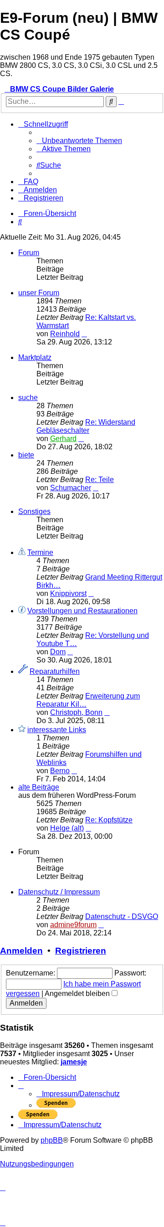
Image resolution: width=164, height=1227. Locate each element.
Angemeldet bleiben (78, 993)
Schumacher (70, 488)
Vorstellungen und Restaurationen (82, 611)
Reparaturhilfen (55, 671)
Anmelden (21, 950)
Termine (40, 552)
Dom (58, 652)
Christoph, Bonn (76, 712)
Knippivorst (68, 593)
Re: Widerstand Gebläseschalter (85, 426)
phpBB (52, 1140)
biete (26, 455)
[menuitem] (79, 140)
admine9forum (73, 925)
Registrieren (80, 950)
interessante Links (56, 730)
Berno (60, 771)
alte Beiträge (38, 787)
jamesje (74, 1062)
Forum (28, 253)
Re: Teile (99, 479)
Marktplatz (34, 357)
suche (28, 397)
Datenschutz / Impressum (59, 892)
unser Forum (38, 293)
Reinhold (65, 334)
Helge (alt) (67, 828)
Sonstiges (34, 511)
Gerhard (63, 438)
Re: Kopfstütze (109, 820)
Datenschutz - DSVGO (121, 916)
